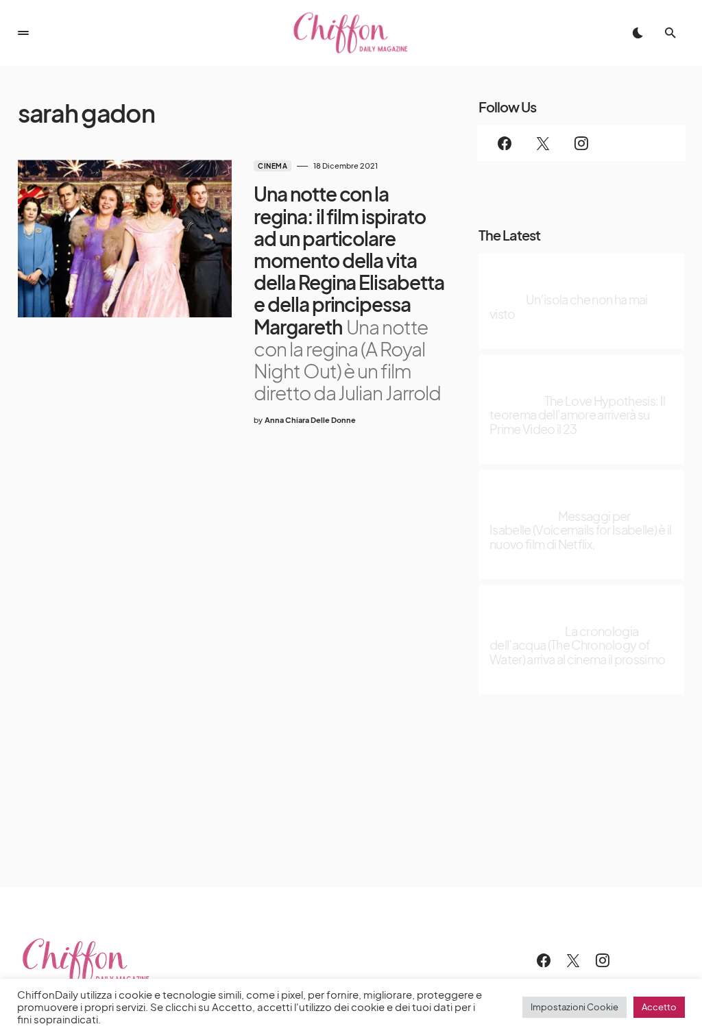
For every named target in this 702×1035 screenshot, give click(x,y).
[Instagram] (581, 143)
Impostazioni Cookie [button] (574, 1006)
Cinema (272, 166)
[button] (23, 33)
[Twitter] (543, 143)
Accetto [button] (659, 1006)
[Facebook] (504, 143)
